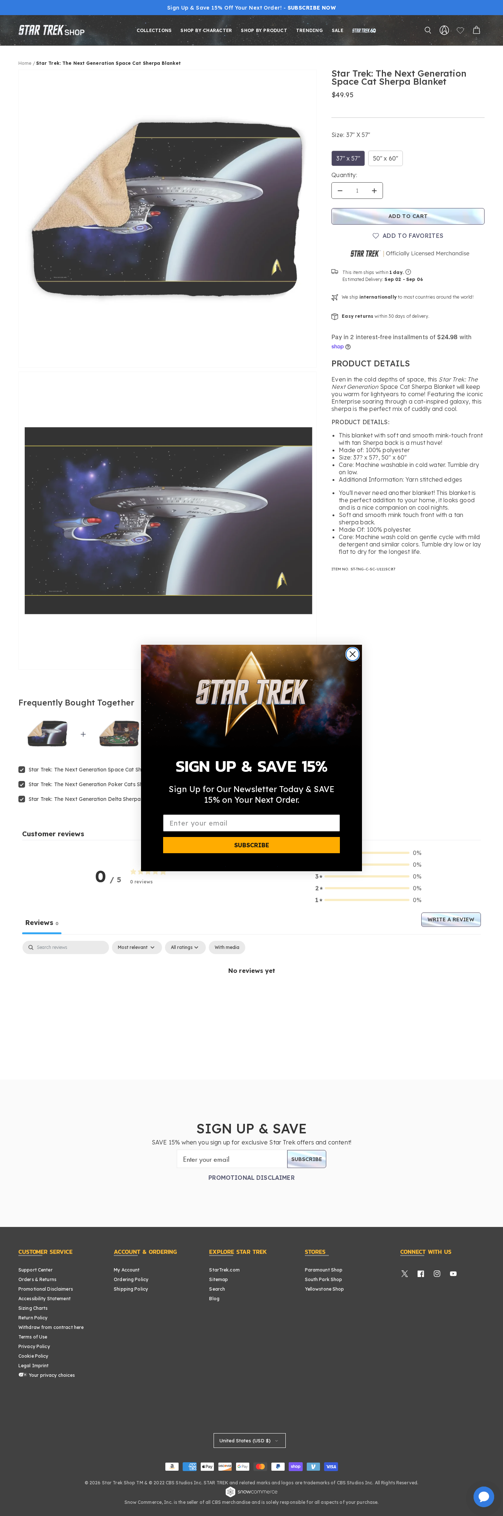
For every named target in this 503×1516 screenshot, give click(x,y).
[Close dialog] (352, 654)
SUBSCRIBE (251, 845)
